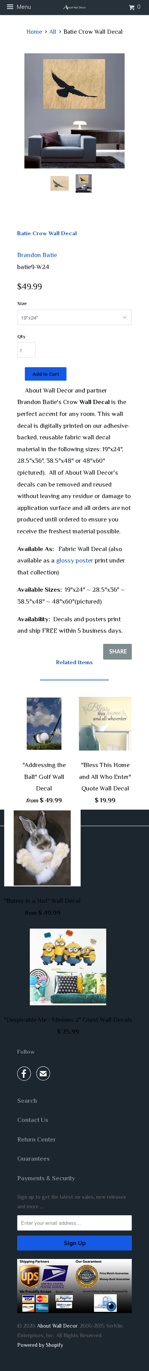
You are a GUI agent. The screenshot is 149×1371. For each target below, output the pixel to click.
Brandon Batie (37, 255)
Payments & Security (46, 1178)
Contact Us (32, 1120)
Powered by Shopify (40, 1345)
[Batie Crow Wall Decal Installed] (74, 110)
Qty (21, 336)
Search (27, 1100)
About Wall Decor (57, 1326)
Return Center (36, 1139)
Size (22, 303)
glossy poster (74, 560)
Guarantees (33, 1158)
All (52, 31)
